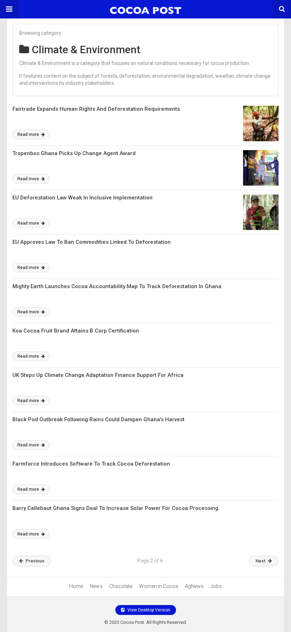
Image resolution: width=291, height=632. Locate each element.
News (96, 586)
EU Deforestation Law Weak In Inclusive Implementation (82, 197)
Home (76, 586)
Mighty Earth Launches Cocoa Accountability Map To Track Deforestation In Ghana (116, 286)
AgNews (194, 586)
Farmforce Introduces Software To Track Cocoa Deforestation (91, 464)
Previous (35, 561)
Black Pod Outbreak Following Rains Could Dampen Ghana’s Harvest (98, 419)
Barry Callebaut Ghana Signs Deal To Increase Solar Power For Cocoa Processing (115, 508)
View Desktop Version (148, 610)
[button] (9, 9)
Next (260, 561)
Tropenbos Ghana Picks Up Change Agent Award (74, 153)
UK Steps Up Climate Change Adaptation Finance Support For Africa (97, 375)
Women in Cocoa (158, 586)
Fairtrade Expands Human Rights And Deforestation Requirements (96, 109)
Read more (28, 134)
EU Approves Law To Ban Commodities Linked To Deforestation (91, 242)
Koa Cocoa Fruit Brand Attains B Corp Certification (75, 331)
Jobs (216, 586)
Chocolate (120, 586)
